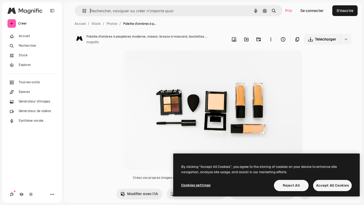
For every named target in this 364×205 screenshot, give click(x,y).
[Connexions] (11, 194)
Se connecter (312, 10)
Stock (96, 24)
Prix (288, 10)
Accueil (80, 24)
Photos (112, 24)
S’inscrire (345, 10)
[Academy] (21, 194)
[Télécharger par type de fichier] (346, 39)
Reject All (291, 185)
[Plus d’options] (270, 39)
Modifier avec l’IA (142, 193)
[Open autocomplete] (82, 11)
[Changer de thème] (31, 194)
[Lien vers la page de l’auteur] (79, 39)
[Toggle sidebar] (52, 10)
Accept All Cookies (332, 185)
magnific (92, 42)
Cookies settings (196, 185)
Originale (158, 60)
